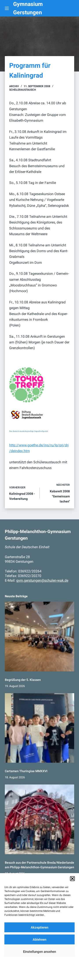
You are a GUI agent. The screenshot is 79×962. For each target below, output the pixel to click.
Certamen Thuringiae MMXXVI (26, 771)
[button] (72, 878)
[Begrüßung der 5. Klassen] (39, 636)
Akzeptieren (39, 927)
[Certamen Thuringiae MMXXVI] (39, 728)
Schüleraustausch (22, 89)
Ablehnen (39, 940)
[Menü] (7, 8)
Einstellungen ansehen (39, 952)
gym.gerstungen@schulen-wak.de (42, 580)
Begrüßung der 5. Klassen (23, 680)
